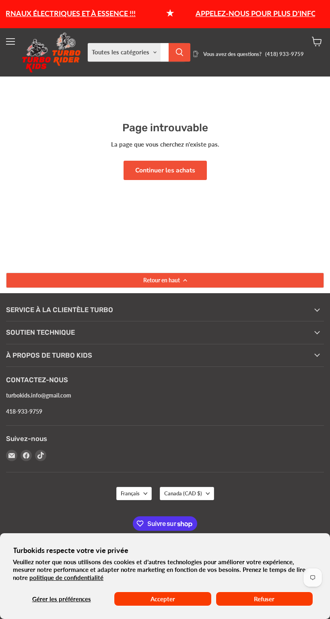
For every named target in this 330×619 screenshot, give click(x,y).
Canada (183, 493)
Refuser (264, 598)
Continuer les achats (165, 170)
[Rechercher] (179, 52)
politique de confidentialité (66, 577)
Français (130, 493)
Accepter (163, 598)
